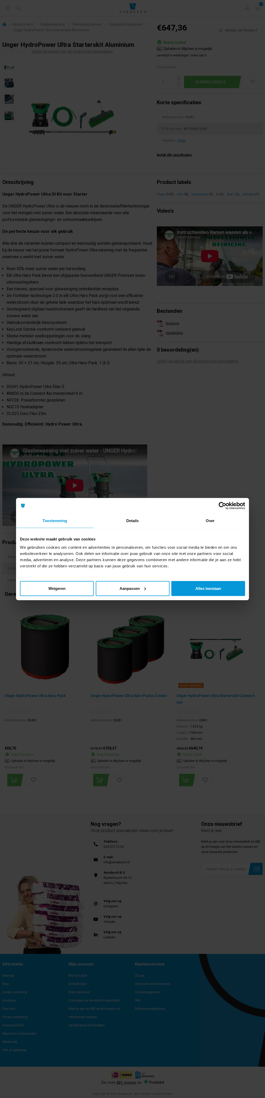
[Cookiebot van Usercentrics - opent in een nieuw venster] (222, 506)
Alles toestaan (208, 588)
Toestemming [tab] (54, 520)
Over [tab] (210, 520)
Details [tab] (132, 520)
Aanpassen (130, 588)
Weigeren (56, 588)
